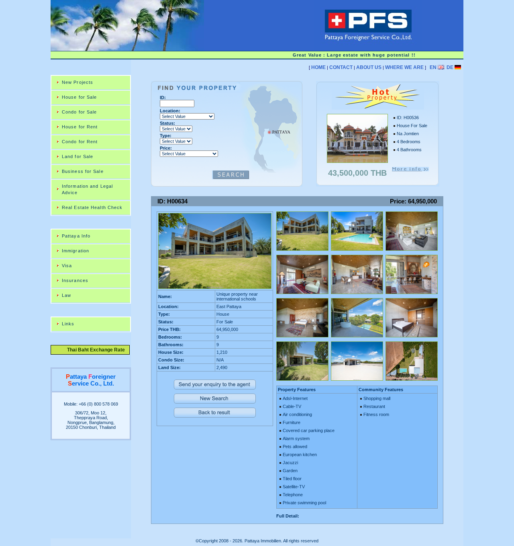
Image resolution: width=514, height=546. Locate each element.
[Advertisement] (297, 78)
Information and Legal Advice (87, 189)
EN (433, 67)
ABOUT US (368, 67)
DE (450, 67)
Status (166, 123)
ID (162, 97)
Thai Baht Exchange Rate (93, 350)
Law (66, 295)
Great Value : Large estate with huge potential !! (347, 55)
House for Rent (80, 126)
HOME (318, 67)
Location (169, 110)
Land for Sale (77, 156)
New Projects (77, 82)
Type (165, 135)
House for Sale (79, 97)
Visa (67, 265)
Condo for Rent (80, 141)
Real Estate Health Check (92, 207)
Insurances (75, 280)
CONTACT (341, 67)
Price (165, 148)
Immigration (75, 250)
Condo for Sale (79, 112)
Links (68, 323)
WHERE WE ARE (404, 67)
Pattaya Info (76, 235)
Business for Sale (83, 171)
